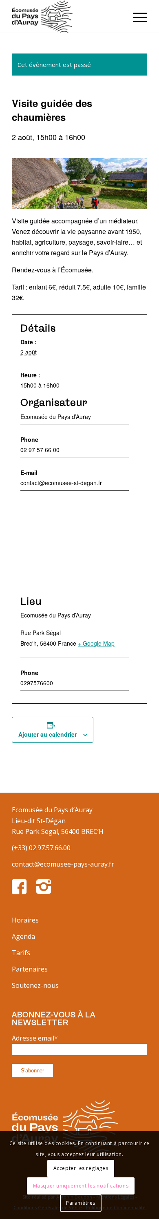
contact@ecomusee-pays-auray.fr (63, 864)
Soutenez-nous (35, 985)
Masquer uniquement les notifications (81, 1185)
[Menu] (136, 16)
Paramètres (80, 1202)
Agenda (23, 936)
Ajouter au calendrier (47, 734)
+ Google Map (96, 643)
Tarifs (21, 952)
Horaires (25, 920)
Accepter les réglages (80, 1168)
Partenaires (30, 969)
